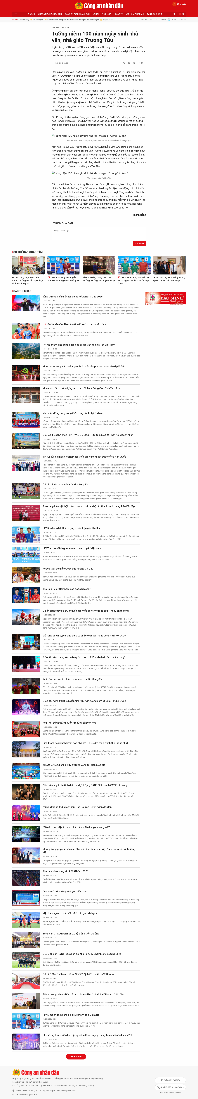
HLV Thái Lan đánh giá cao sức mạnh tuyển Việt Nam (72, 548)
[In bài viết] (134, 63)
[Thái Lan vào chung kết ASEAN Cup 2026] (26, 878)
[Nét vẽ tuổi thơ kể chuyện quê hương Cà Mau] (26, 575)
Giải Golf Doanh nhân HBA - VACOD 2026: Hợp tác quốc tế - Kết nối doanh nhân (88, 434)
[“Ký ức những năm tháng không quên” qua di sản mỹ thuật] (169, 265)
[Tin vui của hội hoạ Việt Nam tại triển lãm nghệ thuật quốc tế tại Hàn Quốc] (26, 463)
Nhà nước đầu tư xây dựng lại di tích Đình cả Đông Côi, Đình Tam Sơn (81, 388)
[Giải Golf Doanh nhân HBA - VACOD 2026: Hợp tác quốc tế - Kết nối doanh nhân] (26, 441)
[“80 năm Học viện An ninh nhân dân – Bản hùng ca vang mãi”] (26, 834)
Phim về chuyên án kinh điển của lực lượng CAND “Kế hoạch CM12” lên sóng (85, 785)
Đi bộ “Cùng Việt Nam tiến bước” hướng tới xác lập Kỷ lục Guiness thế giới (27, 280)
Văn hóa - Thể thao (135, 14)
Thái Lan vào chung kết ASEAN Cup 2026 (65, 871)
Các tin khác (22, 291)
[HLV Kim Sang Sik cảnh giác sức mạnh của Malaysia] (26, 1021)
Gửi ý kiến (139, 244)
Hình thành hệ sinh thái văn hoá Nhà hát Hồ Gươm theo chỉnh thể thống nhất (85, 743)
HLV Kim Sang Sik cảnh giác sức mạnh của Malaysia (71, 1014)
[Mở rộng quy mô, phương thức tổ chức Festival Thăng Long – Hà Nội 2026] (26, 642)
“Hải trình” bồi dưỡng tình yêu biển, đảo (65, 891)
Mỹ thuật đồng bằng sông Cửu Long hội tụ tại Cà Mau (73, 413)
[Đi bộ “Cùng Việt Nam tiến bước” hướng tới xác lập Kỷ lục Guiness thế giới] (28, 265)
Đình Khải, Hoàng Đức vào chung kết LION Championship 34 (76, 1077)
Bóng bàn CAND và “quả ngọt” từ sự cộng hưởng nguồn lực (76, 1055)
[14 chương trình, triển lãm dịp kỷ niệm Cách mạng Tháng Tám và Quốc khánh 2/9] (26, 1042)
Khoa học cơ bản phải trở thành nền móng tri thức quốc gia (67, 20)
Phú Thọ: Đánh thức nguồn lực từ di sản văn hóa (69, 722)
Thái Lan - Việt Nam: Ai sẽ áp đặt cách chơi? (67, 589)
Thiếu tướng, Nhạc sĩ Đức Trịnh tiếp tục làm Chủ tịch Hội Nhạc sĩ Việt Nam (84, 994)
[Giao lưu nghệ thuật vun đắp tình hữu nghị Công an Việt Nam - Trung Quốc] (26, 707)
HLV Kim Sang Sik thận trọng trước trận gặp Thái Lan (72, 528)
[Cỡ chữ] (129, 63)
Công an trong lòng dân (77, 14)
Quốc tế (119, 14)
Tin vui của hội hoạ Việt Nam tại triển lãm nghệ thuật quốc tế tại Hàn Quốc (84, 456)
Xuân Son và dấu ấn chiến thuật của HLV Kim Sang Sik (72, 679)
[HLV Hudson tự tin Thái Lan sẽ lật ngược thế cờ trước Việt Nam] (134, 265)
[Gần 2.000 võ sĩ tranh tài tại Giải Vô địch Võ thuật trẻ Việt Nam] (26, 981)
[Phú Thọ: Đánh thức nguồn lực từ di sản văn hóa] (26, 729)
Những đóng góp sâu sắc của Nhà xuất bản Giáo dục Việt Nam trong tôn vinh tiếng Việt (89, 851)
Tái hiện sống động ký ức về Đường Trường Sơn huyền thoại (99, 279)
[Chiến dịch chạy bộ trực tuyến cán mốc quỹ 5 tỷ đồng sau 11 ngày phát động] (26, 617)
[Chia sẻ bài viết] (123, 63)
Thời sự (31, 14)
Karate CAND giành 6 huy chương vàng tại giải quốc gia (74, 764)
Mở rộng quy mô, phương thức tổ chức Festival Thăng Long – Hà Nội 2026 (84, 635)
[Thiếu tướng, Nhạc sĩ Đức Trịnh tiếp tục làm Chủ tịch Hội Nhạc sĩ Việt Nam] (26, 1001)
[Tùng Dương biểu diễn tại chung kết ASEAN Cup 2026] (26, 303)
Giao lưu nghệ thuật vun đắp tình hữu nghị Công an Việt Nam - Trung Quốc (84, 701)
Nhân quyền (32, 20)
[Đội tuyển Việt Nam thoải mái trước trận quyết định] (26, 331)
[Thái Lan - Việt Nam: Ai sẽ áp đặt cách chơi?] (26, 595)
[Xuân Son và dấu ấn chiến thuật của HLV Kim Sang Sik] (26, 686)
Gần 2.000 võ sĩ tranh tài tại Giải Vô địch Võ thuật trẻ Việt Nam (78, 974)
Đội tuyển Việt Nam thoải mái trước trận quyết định (76, 324)
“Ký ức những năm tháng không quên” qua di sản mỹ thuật (169, 279)
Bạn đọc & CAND (154, 14)
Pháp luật (106, 14)
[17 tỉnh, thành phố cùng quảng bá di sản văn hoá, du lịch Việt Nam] (26, 351)
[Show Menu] (16, 14)
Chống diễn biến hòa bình (50, 14)
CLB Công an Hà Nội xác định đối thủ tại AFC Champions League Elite (82, 953)
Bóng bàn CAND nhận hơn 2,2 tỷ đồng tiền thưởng (71, 933)
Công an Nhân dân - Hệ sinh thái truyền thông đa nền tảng (99, 5)
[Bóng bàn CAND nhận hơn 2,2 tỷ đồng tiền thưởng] (26, 940)
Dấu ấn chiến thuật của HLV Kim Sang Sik (65, 484)
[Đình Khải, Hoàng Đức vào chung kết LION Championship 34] (26, 1084)
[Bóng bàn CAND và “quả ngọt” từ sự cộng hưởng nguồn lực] (26, 1062)
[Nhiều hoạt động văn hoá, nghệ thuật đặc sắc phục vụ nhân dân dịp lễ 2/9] (26, 373)
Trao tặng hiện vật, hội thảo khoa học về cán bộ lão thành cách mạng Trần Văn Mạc (89, 506)
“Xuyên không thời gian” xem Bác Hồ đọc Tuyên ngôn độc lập (77, 807)
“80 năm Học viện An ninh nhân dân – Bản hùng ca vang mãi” (76, 827)
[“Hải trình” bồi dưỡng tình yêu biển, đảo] (26, 898)
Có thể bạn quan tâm (28, 252)
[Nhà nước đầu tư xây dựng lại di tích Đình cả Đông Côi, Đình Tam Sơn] (26, 395)
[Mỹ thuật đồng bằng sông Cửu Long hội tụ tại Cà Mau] (26, 420)
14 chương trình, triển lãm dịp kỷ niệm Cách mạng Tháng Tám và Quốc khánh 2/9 (87, 1035)
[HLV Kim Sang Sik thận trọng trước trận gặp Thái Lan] (26, 535)
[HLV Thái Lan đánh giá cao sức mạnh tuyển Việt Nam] (26, 555)
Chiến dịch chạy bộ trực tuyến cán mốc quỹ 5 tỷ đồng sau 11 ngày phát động (86, 610)
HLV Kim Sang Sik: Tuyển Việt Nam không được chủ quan (63, 279)
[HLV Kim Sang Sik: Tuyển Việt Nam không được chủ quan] (63, 265)
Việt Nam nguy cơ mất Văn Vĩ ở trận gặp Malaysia (70, 913)
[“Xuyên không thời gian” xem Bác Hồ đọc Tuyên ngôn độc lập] (26, 813)
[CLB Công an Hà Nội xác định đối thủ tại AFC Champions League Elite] (26, 960)
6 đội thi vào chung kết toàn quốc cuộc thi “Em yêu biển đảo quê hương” (84, 657)
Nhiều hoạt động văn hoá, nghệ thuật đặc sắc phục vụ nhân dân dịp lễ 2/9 (84, 366)
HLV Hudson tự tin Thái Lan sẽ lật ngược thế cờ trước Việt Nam (134, 280)
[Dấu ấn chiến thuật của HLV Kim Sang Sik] (26, 491)
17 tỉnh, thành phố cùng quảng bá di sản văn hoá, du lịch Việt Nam (79, 344)
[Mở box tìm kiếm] (174, 14)
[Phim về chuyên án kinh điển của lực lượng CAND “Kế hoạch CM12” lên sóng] (26, 792)
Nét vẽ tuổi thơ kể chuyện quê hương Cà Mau (68, 568)
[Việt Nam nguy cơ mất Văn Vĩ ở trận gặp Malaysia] (26, 920)
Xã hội (96, 14)
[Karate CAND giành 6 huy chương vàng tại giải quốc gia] (26, 771)
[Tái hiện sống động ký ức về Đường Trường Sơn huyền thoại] (99, 265)
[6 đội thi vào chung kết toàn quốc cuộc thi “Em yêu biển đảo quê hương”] (26, 664)
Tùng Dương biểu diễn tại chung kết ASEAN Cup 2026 (73, 296)
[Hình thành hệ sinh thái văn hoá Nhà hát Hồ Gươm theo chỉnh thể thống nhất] (26, 749)
